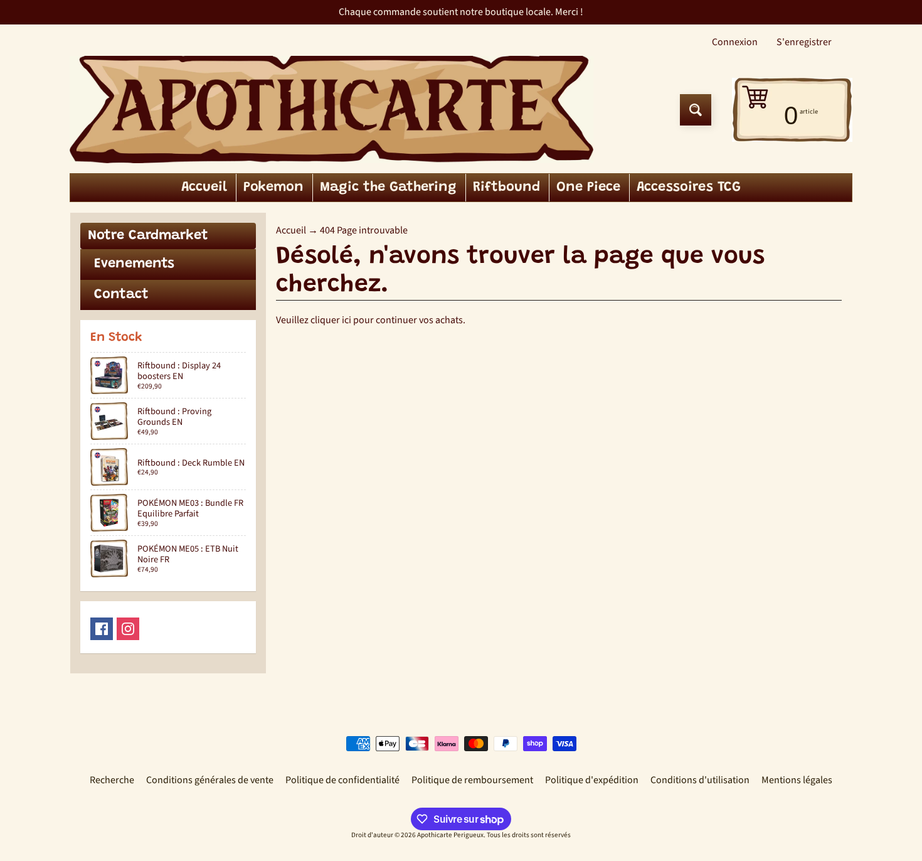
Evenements (134, 264)
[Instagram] (128, 629)
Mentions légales (796, 780)
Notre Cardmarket (148, 236)
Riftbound (506, 188)
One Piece (588, 188)
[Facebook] (101, 629)
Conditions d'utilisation (700, 780)
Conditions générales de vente (209, 780)
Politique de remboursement (472, 780)
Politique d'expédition (592, 780)
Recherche (112, 780)
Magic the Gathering (388, 188)
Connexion (735, 42)
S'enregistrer (804, 42)
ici (346, 320)
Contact (121, 295)
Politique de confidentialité (342, 780)
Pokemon (273, 188)
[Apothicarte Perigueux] (331, 109)
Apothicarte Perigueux (450, 835)
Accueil (204, 188)
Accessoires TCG (689, 188)
